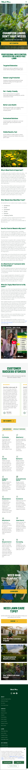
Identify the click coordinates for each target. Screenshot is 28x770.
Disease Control (4, 723)
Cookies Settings (13, 765)
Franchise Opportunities (6, 699)
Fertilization (3, 710)
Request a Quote (4, 745)
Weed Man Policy (4, 739)
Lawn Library (3, 733)
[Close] (24, 749)
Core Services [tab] (7, 429)
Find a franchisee (4, 705)
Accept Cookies (7, 762)
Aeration (2, 715)
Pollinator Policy (4, 735)
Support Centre (4, 737)
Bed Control (3, 725)
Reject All (19, 762)
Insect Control (4, 721)
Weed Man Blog (4, 731)
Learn (2, 729)
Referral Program (4, 701)
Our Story (3, 703)
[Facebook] (16, 693)
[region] (13, 758)
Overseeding (3, 717)
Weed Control (4, 713)
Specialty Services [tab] (19, 429)
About (2, 696)
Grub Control (3, 719)
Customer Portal (4, 747)
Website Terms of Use (13, 756)
